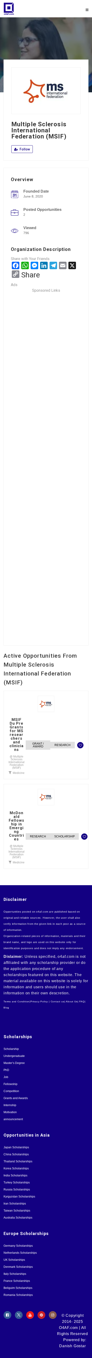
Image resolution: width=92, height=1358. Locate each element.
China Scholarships (16, 1154)
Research (62, 745)
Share (30, 275)
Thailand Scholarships (18, 1161)
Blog (6, 1007)
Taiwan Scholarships (17, 1210)
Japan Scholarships (16, 1147)
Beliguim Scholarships (18, 1288)
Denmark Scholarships (18, 1266)
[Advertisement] (46, 465)
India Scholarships (15, 1175)
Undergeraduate (14, 1056)
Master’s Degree (14, 1063)
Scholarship (64, 836)
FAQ (81, 1001)
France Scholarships (17, 1281)
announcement (13, 1119)
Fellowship (10, 1084)
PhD (6, 1070)
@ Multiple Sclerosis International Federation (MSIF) (16, 762)
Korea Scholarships (16, 1168)
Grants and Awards (16, 1098)
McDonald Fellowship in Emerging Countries (16, 826)
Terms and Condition (16, 1001)
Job (6, 1077)
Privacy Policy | (40, 1001)
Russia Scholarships (17, 1189)
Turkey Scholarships (17, 1182)
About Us (71, 1001)
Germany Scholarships (18, 1245)
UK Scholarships (14, 1259)
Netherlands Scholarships (20, 1252)
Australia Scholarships (18, 1217)
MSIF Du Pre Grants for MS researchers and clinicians (16, 735)
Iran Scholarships (15, 1203)
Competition (11, 1091)
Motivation (10, 1112)
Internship (10, 1105)
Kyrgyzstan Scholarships (19, 1196)
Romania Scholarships (18, 1295)
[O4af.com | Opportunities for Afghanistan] (25, 8)
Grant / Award (38, 745)
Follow (24, 149)
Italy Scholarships (15, 1274)
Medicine (19, 773)
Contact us (57, 1001)
